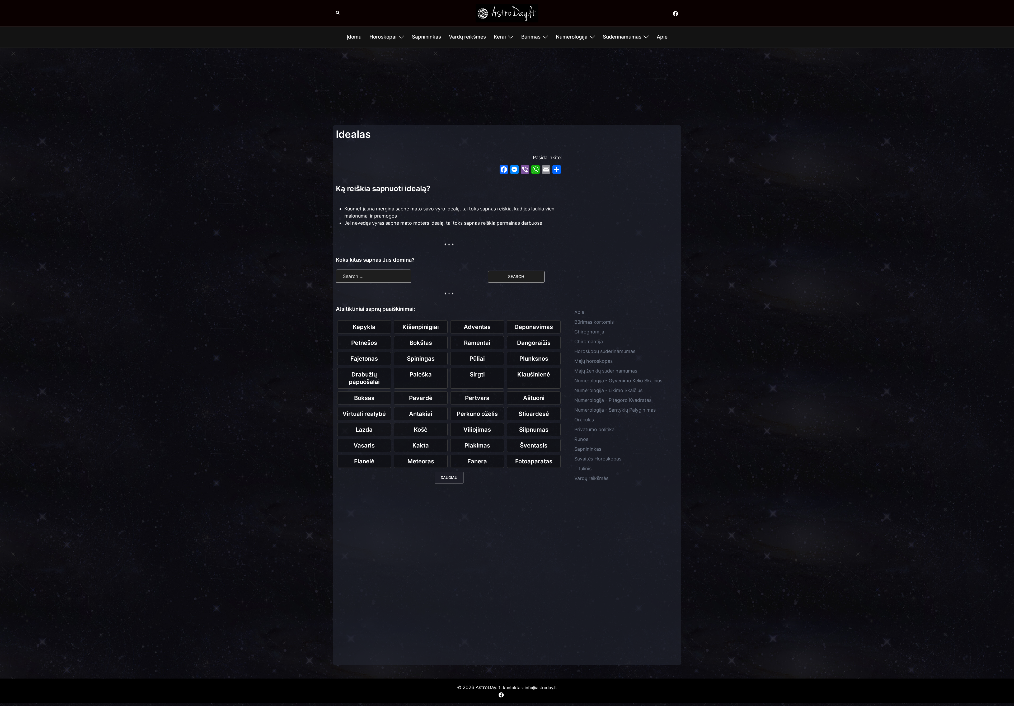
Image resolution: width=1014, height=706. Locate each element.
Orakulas (584, 419)
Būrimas (531, 37)
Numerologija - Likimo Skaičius (608, 390)
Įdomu (354, 37)
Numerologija (572, 37)
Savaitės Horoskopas (597, 459)
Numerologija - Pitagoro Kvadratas (612, 400)
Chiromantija (588, 341)
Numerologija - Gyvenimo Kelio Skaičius (618, 380)
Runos (581, 439)
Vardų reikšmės (467, 37)
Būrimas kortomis (594, 322)
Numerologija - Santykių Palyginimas (615, 410)
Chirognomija (589, 332)
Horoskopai (383, 37)
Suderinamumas (622, 37)
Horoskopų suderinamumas (604, 351)
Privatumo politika (594, 429)
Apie (662, 37)
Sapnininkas (426, 37)
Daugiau (449, 477)
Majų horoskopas (593, 361)
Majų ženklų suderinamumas (605, 371)
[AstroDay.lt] (507, 13)
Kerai (500, 37)
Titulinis (583, 468)
